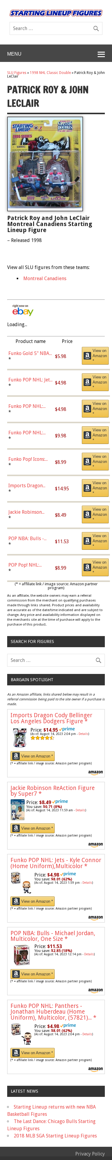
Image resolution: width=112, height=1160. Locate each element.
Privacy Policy (90, 1154)
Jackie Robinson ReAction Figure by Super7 (52, 791)
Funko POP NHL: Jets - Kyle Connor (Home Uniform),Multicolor (55, 863)
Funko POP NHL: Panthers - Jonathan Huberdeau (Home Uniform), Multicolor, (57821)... (53, 1011)
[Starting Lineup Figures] (56, 13)
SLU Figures (16, 73)
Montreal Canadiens (44, 278)
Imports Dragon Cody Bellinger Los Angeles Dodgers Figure (51, 718)
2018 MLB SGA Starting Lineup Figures (55, 1136)
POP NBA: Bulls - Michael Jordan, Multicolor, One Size (52, 936)
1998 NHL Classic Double (50, 73)
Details (83, 734)
